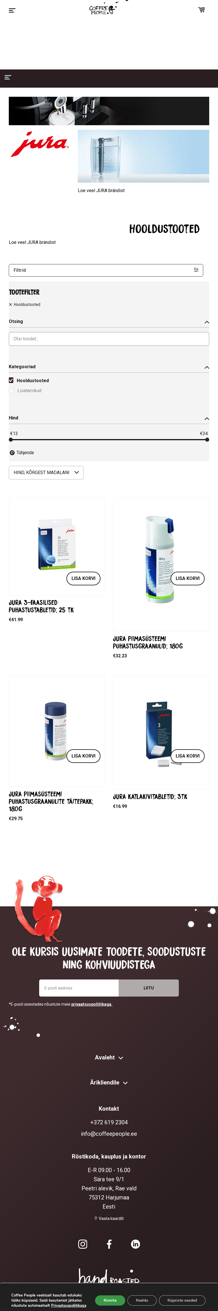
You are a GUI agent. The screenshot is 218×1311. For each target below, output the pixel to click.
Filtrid (20, 270)
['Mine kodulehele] (102, 10)
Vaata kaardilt (111, 1218)
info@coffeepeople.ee (109, 1133)
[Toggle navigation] (12, 10)
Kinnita (110, 1300)
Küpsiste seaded (182, 1300)
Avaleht (105, 1057)
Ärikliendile (105, 1082)
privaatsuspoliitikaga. (91, 1004)
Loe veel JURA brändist (101, 190)
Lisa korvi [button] (83, 578)
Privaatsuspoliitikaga (68, 1305)
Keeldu (142, 1300)
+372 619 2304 (109, 1122)
